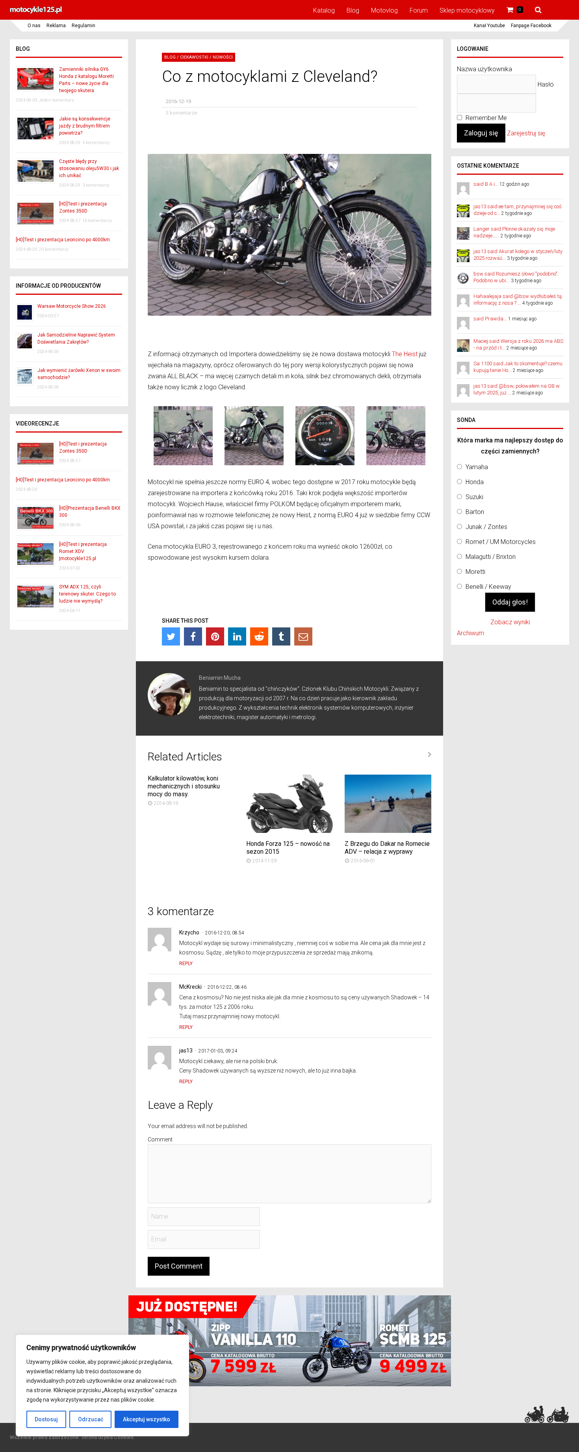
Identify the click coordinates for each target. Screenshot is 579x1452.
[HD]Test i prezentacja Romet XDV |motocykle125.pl (83, 551)
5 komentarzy (95, 142)
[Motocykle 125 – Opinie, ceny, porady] (36, 12)
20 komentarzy (54, 249)
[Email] (303, 636)
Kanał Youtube (489, 25)
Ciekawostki (194, 57)
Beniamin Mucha (220, 678)
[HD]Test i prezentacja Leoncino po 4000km (63, 239)
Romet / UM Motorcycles (501, 542)
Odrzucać (90, 1419)
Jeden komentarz (56, 100)
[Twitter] (171, 636)
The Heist (405, 354)
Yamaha (477, 467)
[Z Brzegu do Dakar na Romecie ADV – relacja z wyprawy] (388, 830)
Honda (475, 482)
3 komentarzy (95, 185)
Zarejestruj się (526, 133)
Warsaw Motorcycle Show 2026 (71, 306)
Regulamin (83, 25)
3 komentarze (181, 113)
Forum (419, 10)
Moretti (475, 571)
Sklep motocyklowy (467, 10)
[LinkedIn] (237, 636)
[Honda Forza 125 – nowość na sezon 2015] (289, 830)
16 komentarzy (97, 220)
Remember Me (485, 118)
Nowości (223, 57)
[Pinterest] (215, 636)
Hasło (546, 84)
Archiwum (470, 633)
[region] (102, 1385)
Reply (186, 963)
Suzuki (474, 497)
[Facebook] (193, 636)
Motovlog (384, 10)
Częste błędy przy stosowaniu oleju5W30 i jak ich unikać (89, 168)
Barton (475, 512)
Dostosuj (46, 1419)
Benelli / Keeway (488, 586)
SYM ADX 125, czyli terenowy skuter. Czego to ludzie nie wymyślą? (87, 594)
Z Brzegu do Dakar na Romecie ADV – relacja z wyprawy (387, 847)
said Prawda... (490, 319)
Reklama (56, 25)
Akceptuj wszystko (146, 1419)
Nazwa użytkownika (484, 69)
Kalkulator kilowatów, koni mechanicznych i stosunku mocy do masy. (184, 786)
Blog (353, 10)
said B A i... (485, 184)
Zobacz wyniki (510, 622)
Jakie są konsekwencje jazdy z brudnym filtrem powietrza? (84, 126)
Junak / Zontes (486, 527)
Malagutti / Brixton (491, 556)
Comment (160, 1139)
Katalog (324, 10)
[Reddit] (259, 636)
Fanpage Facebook (531, 25)
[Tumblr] (281, 636)
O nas (34, 25)
